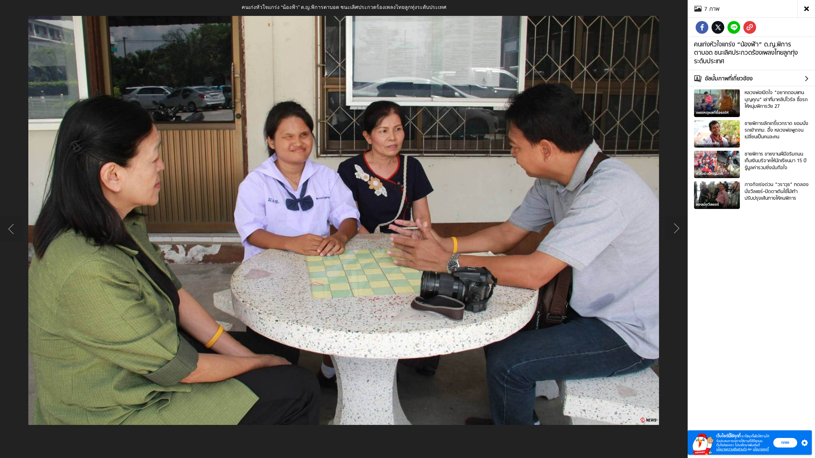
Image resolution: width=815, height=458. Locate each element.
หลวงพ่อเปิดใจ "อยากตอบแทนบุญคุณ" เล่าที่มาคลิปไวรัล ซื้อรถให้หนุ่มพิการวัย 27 (776, 99)
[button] (803, 442)
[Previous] (11, 229)
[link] (749, 27)
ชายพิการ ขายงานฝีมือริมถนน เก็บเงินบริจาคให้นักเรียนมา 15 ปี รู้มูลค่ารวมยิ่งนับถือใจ (775, 160)
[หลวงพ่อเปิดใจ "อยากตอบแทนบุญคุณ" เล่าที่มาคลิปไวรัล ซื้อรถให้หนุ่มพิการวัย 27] (717, 102)
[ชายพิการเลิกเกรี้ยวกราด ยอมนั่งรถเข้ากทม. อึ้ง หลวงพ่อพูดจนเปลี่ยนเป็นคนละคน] (717, 133)
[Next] (676, 229)
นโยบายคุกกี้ (761, 449)
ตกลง (785, 442)
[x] (718, 27)
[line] (733, 27)
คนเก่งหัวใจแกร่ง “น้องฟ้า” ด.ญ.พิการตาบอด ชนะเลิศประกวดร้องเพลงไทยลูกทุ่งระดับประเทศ (746, 53)
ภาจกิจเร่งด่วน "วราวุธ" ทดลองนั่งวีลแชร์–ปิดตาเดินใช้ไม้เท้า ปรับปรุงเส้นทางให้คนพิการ (777, 191)
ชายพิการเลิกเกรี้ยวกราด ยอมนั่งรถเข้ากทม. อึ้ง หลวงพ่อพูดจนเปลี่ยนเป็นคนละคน (776, 130)
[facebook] (702, 27)
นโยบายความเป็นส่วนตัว (731, 449)
